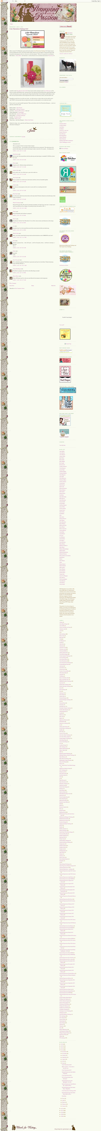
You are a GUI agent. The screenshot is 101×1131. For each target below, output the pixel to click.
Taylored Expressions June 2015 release (67, 919)
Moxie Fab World (63, 762)
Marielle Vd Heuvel (63, 545)
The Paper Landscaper (20, 115)
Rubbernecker (62, 812)
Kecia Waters (62, 527)
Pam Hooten (62, 557)
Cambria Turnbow (63, 466)
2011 (62, 1110)
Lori (14, 226)
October (64, 1055)
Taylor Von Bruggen (64, 575)
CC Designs (62, 640)
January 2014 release (64, 726)
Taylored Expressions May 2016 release (67, 943)
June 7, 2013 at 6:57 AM (19, 280)
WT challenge (62, 1037)
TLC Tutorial (62, 1017)
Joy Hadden (62, 513)
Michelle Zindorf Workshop (65, 753)
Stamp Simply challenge (64, 840)
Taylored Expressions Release (65, 978)
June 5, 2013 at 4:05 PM (19, 215)
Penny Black (62, 790)
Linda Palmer (62, 533)
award (61, 630)
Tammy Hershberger (17, 268)
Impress (61, 718)
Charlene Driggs (63, 471)
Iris (60, 725)
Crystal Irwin (62, 483)
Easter (61, 687)
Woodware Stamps (63, 1034)
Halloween (62, 714)
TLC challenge (63, 1016)
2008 (62, 1116)
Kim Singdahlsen (63, 135)
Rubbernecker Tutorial (64, 820)
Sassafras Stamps (63, 822)
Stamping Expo (63, 850)
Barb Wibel (62, 458)
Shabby (61, 827)
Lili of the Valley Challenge (65, 735)
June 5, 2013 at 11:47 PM (19, 237)
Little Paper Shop (63, 740)
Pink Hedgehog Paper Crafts (65, 793)
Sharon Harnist (62, 564)
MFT (61, 751)
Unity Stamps (62, 1022)
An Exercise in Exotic (64, 265)
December (64, 1051)
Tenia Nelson (62, 577)
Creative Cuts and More (64, 671)
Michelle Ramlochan (64, 552)
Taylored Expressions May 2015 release (67, 940)
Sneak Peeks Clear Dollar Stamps (66, 832)
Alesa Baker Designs (64, 624)
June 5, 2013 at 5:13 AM (19, 150)
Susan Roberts (62, 570)
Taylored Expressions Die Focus (66, 899)
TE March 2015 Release (64, 999)
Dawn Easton (15, 154)
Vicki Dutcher (62, 580)
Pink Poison (62, 795)
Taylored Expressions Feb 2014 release (67, 901)
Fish (60, 701)
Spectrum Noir (62, 837)
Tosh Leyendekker (63, 579)
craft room (62, 666)
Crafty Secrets (62, 669)
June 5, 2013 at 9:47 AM (19, 190)
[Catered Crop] (68, 343)
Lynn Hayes (62, 540)
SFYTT (61, 825)
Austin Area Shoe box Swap (65, 627)
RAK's (61, 805)
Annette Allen (16, 170)
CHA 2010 (62, 644)
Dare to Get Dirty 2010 (64, 677)
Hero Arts (61, 716)
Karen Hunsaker (63, 522)
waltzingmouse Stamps (64, 1031)
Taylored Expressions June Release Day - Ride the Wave (69, 1084)
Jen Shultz (62, 128)
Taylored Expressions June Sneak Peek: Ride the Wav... (68, 1093)
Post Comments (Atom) (19, 288)
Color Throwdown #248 (66, 1064)
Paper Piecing (62, 780)
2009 (62, 1114)
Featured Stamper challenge (65, 699)
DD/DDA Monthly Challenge (65, 681)
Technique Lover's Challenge (65, 1011)
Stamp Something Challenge (65, 842)
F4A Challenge (63, 689)
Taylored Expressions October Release (67, 973)
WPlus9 (61, 1036)
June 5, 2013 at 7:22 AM (19, 167)
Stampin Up (62, 849)
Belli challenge (63, 634)
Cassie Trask (62, 469)
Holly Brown (62, 498)
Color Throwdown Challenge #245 (19, 29)
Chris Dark (62, 476)
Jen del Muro (62, 503)
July (63, 1061)
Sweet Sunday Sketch (64, 859)
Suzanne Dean (62, 572)
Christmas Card (63, 647)
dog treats (61, 682)
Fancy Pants (62, 694)
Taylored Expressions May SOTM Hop (67, 954)
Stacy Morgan (62, 569)
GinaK (61, 713)
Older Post (53, 285)
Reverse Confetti (63, 807)
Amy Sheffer (62, 451)
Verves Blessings (47, 90)
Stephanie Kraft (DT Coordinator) (66, 140)
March (63, 1102)
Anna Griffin (62, 625)
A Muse (61, 622)
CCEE (61, 642)
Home (11, 24)
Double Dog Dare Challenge (65, 686)
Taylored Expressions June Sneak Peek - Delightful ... (68, 1088)
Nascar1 (61, 763)
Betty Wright (62, 461)
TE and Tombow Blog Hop (65, 997)
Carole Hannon (63, 468)
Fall (60, 691)
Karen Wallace (62, 523)
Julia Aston (62, 517)
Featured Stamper (63, 698)
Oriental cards (62, 771)
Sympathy (62, 860)
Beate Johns (62, 459)
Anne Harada (62, 453)
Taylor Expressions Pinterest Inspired (67, 865)
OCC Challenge (63, 770)
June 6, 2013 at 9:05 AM (19, 247)
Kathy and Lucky (63, 525)
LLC (60, 743)
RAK (61, 803)
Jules (61, 515)
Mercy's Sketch (63, 750)
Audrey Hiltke (18, 55)
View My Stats (62, 445)
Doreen (14, 163)
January (64, 1106)
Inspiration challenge (64, 723)
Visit (62, 324)
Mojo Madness (63, 757)
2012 (62, 1108)
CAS (60, 639)
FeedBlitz (66, 82)
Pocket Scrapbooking (64, 797)
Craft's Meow (62, 667)
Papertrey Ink (62, 785)
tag (60, 862)
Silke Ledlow (62, 567)
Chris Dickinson (63, 478)
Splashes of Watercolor (21, 113)
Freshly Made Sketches (64, 709)
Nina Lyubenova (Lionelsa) (65, 555)
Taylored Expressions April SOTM (66, 878)
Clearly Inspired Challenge (65, 656)
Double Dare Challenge (64, 684)
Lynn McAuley (63, 542)
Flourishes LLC (63, 706)
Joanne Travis (62, 510)
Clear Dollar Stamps (64, 654)
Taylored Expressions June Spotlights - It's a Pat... (67, 1081)
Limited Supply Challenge (65, 738)
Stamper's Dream (63, 845)
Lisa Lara (61, 535)
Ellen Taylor (15, 193)
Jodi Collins (62, 511)
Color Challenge (63, 657)
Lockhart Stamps (63, 745)
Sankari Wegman (63, 137)
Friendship (64, 1096)
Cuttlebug (62, 676)
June (63, 1063)
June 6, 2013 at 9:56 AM (19, 256)
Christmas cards (63, 649)
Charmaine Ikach (63, 123)
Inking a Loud (17, 118)
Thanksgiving (62, 1012)
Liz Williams (62, 537)
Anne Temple (15, 177)
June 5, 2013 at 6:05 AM (19, 159)
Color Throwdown (63, 661)
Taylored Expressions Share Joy (66, 989)
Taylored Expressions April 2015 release (68, 870)
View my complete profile (66, 53)
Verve (61, 1027)
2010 (62, 1112)
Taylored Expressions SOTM (65, 992)
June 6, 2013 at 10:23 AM (19, 265)
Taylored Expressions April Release (67, 877)
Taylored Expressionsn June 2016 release (68, 994)
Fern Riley (62, 495)
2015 (62, 1046)
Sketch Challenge (63, 830)
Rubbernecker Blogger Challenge (66, 817)
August (63, 1059)
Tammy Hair (62, 574)
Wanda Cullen (16, 233)
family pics (62, 693)
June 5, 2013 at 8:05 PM (19, 222)
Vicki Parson (62, 582)
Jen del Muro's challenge (64, 728)
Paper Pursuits (19, 107)
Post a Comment (13, 283)
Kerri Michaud (62, 133)
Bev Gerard (62, 463)
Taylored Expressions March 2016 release (68, 935)
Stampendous (62, 844)
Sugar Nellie (62, 852)
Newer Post (12, 285)
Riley (61, 808)
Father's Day (62, 696)
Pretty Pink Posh (63, 798)
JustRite (61, 730)
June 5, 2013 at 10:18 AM (19, 208)
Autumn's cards (63, 629)
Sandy (14, 251)
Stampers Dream (63, 847)
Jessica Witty (62, 506)
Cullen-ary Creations (20, 109)
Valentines (62, 1026)
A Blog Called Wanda (29, 120)
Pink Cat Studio (63, 792)
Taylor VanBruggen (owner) (65, 142)
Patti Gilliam (62, 560)
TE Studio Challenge (64, 1009)
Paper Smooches (63, 781)
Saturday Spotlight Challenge (65, 823)
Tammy (14, 211)
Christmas (62, 645)
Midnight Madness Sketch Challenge (67, 755)
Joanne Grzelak (63, 508)
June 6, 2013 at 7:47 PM (19, 272)
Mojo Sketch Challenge (64, 758)
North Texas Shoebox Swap (65, 768)
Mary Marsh (62, 547)
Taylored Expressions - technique (66, 869)
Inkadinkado (62, 721)
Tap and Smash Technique (65, 864)
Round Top (62, 810)
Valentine (61, 1024)
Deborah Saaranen (63, 488)
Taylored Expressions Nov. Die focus (67, 957)
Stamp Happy (21, 112)
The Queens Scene (17, 117)
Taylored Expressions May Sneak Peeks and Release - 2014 (67, 950)
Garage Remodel (63, 711)
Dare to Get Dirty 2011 (64, 679)
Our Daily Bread (63, 775)
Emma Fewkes (62, 493)
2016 (62, 1044)
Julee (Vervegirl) (16, 260)
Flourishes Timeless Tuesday (65, 708)
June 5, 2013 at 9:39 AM (19, 181)
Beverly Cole (62, 464)
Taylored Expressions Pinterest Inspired (67, 975)
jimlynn (14, 185)
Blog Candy (62, 635)
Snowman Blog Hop (64, 833)
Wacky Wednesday (63, 1029)
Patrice (61, 559)
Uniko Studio (62, 1021)
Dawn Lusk (62, 486)
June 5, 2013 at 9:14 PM (19, 230)
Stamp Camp (62, 838)
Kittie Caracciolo (63, 528)
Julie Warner (62, 520)
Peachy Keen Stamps (64, 787)
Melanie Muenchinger (64, 549)
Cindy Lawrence (63, 481)
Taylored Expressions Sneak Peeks (66, 991)
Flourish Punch (63, 703)
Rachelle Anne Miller (64, 802)
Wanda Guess (50, 55)
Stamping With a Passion (20, 110)
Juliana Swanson (63, 518)
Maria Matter (62, 543)
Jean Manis (62, 127)
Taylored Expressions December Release (68, 896)
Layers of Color (63, 733)
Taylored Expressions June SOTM (66, 927)
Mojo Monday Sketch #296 (22, 90)
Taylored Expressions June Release (66, 925)
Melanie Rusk (62, 550)
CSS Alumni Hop (63, 672)
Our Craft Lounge (63, 773)
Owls (61, 776)
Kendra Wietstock (63, 132)
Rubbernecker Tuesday (64, 818)
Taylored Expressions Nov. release (66, 959)
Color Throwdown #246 (66, 1075)
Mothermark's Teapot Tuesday (65, 760)
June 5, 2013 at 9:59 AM (19, 199)
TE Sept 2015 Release (64, 1006)
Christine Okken (63, 480)
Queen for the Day (63, 800)
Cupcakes (61, 674)
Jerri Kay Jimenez (63, 505)
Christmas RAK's (63, 651)
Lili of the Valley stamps (64, 736)
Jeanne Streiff (62, 501)
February (64, 1104)
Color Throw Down (63, 659)
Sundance (61, 855)
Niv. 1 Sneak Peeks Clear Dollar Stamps (67, 765)
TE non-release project (64, 1002)
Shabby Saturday (63, 828)
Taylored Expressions (64, 867)
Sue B (14, 240)
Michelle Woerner (63, 554)
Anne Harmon (62, 454)
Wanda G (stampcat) (17, 202)
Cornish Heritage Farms (64, 664)
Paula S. (14, 218)
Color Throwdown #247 (66, 1070)
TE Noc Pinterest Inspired (65, 1000)
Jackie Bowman (63, 500)
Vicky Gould (62, 584)
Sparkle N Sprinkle (63, 835)
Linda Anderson (63, 530)
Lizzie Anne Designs (64, 741)
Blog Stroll (62, 637)
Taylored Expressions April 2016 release (68, 874)
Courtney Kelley (63, 125)
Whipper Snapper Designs (65, 1032)
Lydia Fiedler (62, 538)
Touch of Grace (63, 1019)
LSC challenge (62, 746)
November (64, 1053)
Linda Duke (62, 532)
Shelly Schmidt (63, 565)
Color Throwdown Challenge (39, 51)
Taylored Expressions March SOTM (67, 938)
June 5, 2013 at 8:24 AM (19, 174)
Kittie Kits (62, 731)
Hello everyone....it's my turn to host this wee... (68, 1067)
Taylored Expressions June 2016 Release (68, 922)
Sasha (61, 562)
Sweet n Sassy (62, 857)
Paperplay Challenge (64, 783)
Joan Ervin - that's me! (64, 130)
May (63, 1098)
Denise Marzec (16, 276)
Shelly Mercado (63, 138)
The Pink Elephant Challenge (65, 1014)
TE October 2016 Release (65, 1004)
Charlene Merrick (63, 473)
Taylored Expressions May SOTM (66, 952)
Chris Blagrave (63, 474)
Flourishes (62, 704)
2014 (62, 1048)
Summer (61, 854)
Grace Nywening (63, 496)
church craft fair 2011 (64, 652)
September (64, 1057)
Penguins (61, 788)
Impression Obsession (64, 720)
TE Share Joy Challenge (64, 1007)
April (63, 1100)
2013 (62, 1050)
